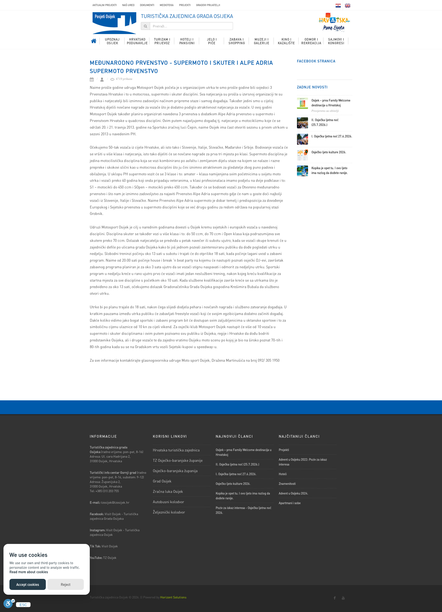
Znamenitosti (287, 483)
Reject (65, 584)
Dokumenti (147, 5)
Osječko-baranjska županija (175, 470)
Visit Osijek (110, 546)
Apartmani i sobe (290, 503)
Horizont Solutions (173, 597)
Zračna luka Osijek (168, 491)
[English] (347, 5)
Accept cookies (27, 584)
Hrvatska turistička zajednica (176, 449)
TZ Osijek (109, 557)
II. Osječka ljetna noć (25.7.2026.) (237, 464)
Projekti (185, 5)
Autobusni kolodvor (168, 501)
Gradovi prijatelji (208, 5)
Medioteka (167, 5)
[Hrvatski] (338, 5)
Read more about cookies (28, 571)
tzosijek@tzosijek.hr (115, 502)
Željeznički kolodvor (169, 512)
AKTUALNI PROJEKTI (105, 5)
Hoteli (283, 474)
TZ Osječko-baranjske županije (178, 460)
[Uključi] (9, 604)
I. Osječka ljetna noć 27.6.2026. (331, 136)
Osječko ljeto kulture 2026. (328, 152)
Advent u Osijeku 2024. (293, 493)
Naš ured (128, 5)
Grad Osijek (162, 481)
